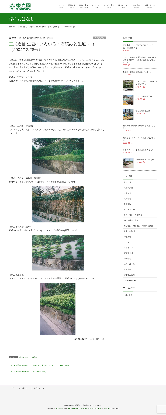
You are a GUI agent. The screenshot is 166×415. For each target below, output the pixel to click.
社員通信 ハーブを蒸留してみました (138, 150)
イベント (127, 242)
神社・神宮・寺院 (131, 220)
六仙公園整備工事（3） (145, 159)
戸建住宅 (127, 259)
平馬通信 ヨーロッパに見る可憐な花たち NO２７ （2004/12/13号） (43, 365)
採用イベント (129, 248)
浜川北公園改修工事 (144, 96)
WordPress (59, 409)
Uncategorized (130, 280)
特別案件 (127, 237)
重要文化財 (128, 253)
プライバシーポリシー (20, 388)
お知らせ (127, 182)
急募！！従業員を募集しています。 (137, 72)
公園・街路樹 (129, 231)
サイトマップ (38, 388)
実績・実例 (128, 188)
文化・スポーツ (130, 209)
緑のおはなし (99, 38)
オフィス (127, 193)
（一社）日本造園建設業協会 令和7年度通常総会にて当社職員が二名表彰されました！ (140, 60)
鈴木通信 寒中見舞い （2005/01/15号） (30, 371)
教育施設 (127, 204)
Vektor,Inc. (107, 409)
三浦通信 (34, 357)
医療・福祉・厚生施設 (133, 215)
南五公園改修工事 (143, 111)
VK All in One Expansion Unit (91, 409)
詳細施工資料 (129, 275)
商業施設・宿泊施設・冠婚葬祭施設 (138, 226)
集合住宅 (127, 199)
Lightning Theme (73, 409)
